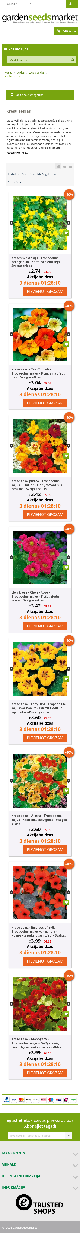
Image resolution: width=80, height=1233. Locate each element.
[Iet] (68, 1135)
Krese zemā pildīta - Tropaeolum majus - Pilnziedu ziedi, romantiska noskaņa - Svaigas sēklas (36, 485)
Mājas (8, 72)
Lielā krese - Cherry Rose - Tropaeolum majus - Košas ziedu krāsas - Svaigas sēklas (35, 596)
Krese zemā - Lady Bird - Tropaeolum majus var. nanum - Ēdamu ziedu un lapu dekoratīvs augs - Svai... (38, 708)
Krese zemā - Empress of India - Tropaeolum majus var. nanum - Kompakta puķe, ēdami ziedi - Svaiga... (38, 931)
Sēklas (21, 72)
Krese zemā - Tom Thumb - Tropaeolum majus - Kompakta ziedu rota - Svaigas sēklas (38, 373)
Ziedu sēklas (36, 72)
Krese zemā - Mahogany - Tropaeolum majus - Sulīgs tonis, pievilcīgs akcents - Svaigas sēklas (36, 1043)
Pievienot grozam (45, 291)
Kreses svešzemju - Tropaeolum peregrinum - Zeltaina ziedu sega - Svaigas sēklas (37, 261)
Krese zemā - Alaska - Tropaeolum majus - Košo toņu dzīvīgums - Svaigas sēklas (39, 820)
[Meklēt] (72, 60)
